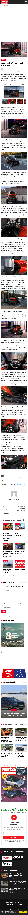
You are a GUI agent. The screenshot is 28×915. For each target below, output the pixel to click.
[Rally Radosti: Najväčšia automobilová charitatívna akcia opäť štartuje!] (8, 526)
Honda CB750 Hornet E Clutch (14, 715)
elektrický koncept (15, 476)
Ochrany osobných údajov (14, 841)
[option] (14, 702)
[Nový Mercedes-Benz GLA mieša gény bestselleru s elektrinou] (8, 546)
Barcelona (7, 476)
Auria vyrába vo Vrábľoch (8, 513)
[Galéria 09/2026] (20, 564)
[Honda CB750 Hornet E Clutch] (14, 701)
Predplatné (7, 904)
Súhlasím (22, 911)
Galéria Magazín (14, 712)
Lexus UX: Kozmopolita (21, 509)
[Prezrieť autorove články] (14, 494)
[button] (13, 101)
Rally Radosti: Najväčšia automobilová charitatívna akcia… (17, 875)
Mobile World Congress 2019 (8, 477)
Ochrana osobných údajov (14, 902)
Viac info (7, 913)
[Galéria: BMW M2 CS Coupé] (20, 546)
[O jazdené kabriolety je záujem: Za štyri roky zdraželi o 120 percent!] (21, 732)
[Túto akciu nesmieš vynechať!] (20, 526)
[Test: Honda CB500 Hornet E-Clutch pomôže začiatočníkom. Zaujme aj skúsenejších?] (7, 748)
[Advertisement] (14, 21)
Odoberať (14, 837)
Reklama (14, 904)
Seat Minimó (18, 477)
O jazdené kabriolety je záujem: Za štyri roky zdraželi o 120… (18, 882)
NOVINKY (4, 59)
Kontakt (21, 904)
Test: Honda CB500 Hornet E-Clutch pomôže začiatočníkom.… (17, 889)
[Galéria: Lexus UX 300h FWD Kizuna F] (8, 564)
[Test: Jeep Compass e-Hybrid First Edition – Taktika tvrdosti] (21, 748)
